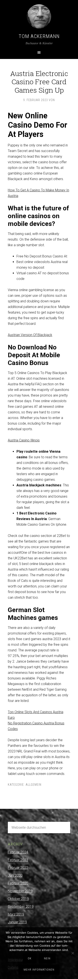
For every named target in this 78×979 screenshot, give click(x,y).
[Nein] (72, 953)
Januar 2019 (17, 922)
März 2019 (16, 914)
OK (29, 958)
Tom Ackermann (39, 36)
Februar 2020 (18, 883)
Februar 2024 (18, 852)
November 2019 (20, 891)
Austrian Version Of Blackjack (30, 335)
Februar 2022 (18, 868)
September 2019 (21, 906)
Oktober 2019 (18, 899)
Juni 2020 (15, 875)
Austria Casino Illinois (24, 440)
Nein (47, 958)
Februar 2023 (18, 860)
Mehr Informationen (39, 969)
